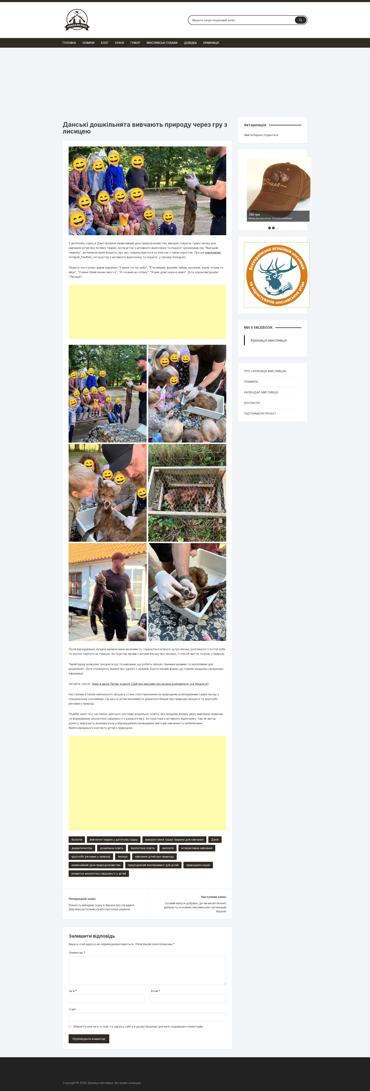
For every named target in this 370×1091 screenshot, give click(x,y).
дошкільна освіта (111, 848)
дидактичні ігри (81, 848)
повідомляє (213, 252)
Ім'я (73, 991)
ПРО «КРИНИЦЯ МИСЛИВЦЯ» (265, 371)
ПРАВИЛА (251, 382)
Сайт (72, 1009)
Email (155, 991)
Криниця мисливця (269, 340)
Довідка (190, 42)
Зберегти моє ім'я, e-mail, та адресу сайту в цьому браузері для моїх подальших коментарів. (138, 1026)
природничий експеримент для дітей (153, 865)
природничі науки (198, 865)
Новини (88, 42)
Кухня (119, 42)
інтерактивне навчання (196, 848)
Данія (215, 839)
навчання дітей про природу (154, 856)
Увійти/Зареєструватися (261, 135)
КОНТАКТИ (252, 403)
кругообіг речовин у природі (90, 856)
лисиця (122, 856)
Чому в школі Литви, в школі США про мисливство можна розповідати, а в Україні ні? (150, 684)
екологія (168, 848)
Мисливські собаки (162, 42)
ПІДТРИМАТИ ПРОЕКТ (260, 413)
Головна (69, 42)
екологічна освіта (143, 848)
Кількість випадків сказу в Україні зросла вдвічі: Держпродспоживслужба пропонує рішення (102, 907)
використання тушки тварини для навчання (174, 839)
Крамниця (211, 42)
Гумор (135, 42)
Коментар (77, 952)
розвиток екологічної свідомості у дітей (98, 873)
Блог (104, 42)
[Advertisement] (185, 82)
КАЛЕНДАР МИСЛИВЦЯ (261, 392)
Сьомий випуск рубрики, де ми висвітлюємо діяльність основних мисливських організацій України (195, 907)
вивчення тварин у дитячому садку (114, 839)
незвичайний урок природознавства (95, 865)
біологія (76, 839)
